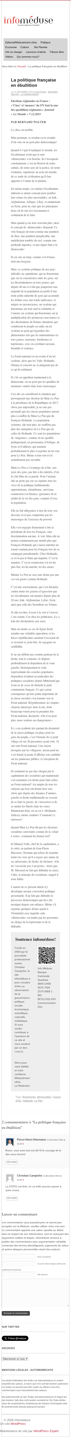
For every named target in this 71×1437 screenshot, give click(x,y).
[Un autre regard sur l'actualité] (29, 20)
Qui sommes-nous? (27, 57)
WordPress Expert (46, 1431)
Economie (11, 47)
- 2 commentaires (28, 94)
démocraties (44, 1096)
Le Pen (38, 1100)
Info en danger (13, 51)
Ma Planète (40, 47)
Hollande (28, 1100)
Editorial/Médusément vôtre (21, 42)
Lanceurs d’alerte (36, 51)
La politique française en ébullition (33, 82)
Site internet (42, 1274)
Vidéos (9, 56)
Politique (44, 43)
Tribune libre (57, 51)
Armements (29, 1096)
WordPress (18, 1423)
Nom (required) (44, 1257)
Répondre (12, 1162)
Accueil (21, 66)
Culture (24, 48)
